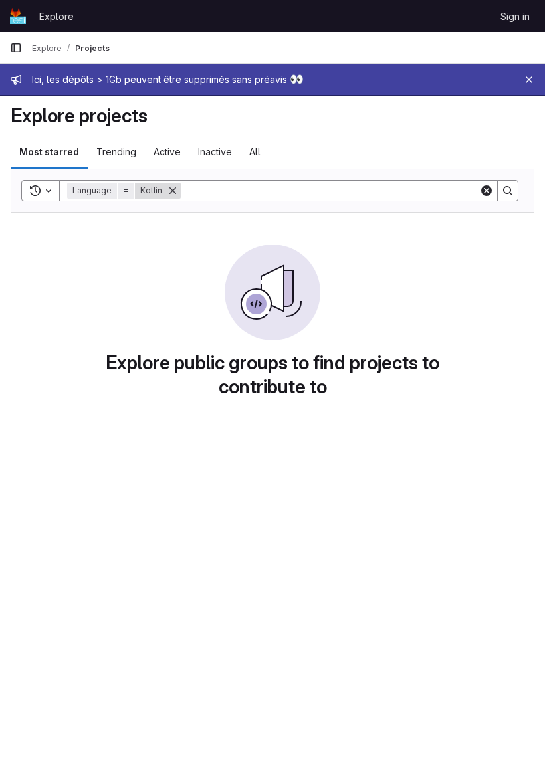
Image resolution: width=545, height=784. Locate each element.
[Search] (507, 190)
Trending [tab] (116, 151)
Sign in (515, 16)
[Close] (529, 80)
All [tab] (255, 151)
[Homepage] (18, 16)
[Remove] (173, 191)
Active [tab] (167, 151)
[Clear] (486, 191)
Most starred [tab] (49, 151)
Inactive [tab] (215, 151)
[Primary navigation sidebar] (16, 47)
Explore (56, 16)
